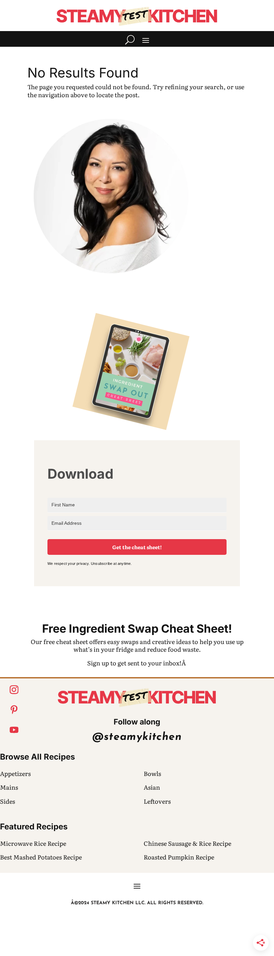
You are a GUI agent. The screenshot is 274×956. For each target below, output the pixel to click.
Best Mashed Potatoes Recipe (41, 856)
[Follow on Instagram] (14, 689)
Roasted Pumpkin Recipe (179, 856)
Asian (152, 787)
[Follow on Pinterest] (14, 710)
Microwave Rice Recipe (33, 843)
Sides (7, 801)
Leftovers (157, 801)
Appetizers (15, 773)
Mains (9, 787)
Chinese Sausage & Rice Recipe (187, 843)
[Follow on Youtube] (14, 730)
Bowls (152, 773)
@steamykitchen (136, 737)
